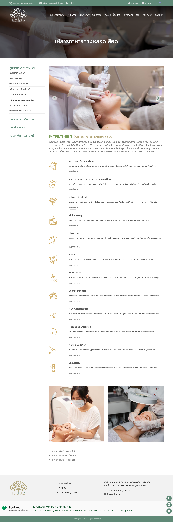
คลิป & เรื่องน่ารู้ (112, 15)
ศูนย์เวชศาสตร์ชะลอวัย (21, 119)
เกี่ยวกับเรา (147, 15)
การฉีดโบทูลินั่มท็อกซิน (19, 83)
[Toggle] (79, 172)
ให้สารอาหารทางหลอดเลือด (22, 99)
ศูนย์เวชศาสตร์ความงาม (22, 68)
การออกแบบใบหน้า (17, 72)
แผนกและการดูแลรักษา (90, 15)
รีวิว (137, 15)
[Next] (157, 98)
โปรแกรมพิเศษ (57, 15)
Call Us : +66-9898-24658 (24, 3)
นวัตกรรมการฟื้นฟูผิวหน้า (20, 89)
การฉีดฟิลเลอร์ (15, 78)
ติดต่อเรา (148, 3)
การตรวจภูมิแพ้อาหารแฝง (20, 110)
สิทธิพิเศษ (129, 15)
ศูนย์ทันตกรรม (17, 127)
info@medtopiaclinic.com (52, 3)
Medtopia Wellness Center (50, 507)
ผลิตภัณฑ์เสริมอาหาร (18, 105)
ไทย (157, 3)
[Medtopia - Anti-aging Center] (22, 15)
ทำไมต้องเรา (135, 3)
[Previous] (54, 98)
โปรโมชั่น (62, 487)
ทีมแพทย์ (72, 15)
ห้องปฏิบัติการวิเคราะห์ (21, 136)
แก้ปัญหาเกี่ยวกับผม (18, 94)
